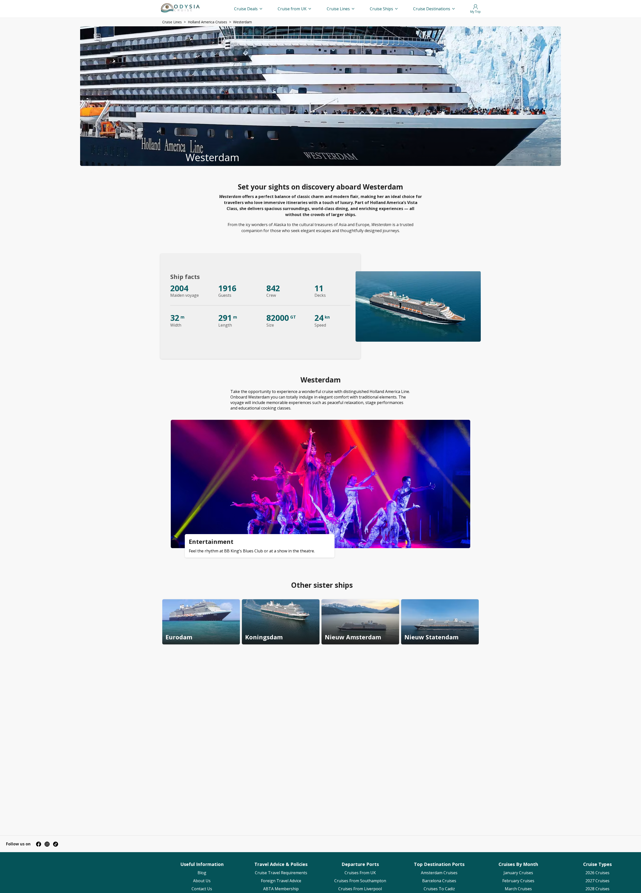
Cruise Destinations (431, 9)
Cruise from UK (292, 9)
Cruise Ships (381, 9)
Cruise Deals (246, 9)
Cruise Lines (338, 9)
